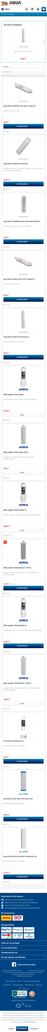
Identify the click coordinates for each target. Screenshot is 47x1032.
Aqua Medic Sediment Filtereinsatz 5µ (23, 51)
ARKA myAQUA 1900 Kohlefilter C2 (15, 625)
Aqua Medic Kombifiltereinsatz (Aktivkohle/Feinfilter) (21, 221)
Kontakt (19, 981)
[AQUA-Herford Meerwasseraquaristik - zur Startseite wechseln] (11, 3)
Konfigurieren (34, 1028)
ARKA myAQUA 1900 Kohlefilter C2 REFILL (17, 683)
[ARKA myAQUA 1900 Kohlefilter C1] (23, 492)
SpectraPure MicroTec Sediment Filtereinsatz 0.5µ (20, 856)
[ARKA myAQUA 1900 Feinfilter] (23, 377)
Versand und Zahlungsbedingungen (31, 981)
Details (22, 415)
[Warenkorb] (44, 9)
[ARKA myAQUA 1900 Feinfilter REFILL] (23, 435)
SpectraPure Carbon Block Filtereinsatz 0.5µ (18, 799)
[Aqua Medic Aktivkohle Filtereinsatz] (23, 146)
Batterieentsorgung (29, 985)
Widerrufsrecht (7, 985)
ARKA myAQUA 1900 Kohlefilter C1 (15, 510)
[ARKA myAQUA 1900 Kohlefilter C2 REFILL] (23, 666)
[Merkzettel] (32, 9)
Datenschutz (39, 985)
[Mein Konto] (38, 9)
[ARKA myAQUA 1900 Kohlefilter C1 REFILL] (23, 550)
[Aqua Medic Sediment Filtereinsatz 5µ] (23, 35)
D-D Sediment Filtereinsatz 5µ (13, 741)
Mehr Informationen (30, 1022)
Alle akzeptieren (22, 1028)
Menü (7, 9)
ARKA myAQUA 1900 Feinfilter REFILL (15, 452)
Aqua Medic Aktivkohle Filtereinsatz (15, 164)
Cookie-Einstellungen (10, 981)
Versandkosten (25, 970)
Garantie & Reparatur (18, 985)
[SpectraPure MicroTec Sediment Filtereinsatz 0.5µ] (23, 839)
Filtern (6, 67)
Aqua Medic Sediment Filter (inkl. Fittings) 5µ (18, 279)
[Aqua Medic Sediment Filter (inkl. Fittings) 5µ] (23, 261)
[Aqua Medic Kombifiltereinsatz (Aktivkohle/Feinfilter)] (23, 204)
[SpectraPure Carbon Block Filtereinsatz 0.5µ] (23, 781)
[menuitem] (5, 9)
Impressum (25, 989)
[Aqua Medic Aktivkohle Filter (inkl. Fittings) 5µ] (23, 88)
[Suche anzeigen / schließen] (26, 9)
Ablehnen (11, 1028)
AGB (20, 989)
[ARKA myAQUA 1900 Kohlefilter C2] (23, 608)
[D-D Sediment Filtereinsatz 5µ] (23, 723)
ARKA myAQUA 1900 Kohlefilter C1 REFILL (17, 568)
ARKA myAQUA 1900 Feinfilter (13, 394)
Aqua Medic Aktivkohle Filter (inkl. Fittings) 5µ (19, 106)
